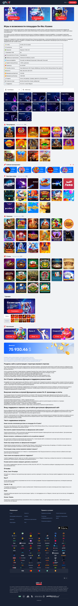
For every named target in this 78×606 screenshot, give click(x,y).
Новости (26, 513)
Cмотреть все (22, 176)
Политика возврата (46, 521)
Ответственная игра (61, 513)
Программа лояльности (16, 516)
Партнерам (12, 522)
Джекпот (12, 519)
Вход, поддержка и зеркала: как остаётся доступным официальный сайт (22, 361)
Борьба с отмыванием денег (61, 517)
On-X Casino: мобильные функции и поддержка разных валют (19, 358)
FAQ (25, 522)
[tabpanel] (15, 14)
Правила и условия (46, 513)
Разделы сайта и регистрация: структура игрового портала (19, 357)
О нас (11, 513)
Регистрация (72, 2)
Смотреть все (20, 124)
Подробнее (61, 18)
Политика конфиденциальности (46, 517)
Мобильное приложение (30, 519)
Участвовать (15, 311)
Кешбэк (26, 516)
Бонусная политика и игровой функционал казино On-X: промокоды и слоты (23, 359)
